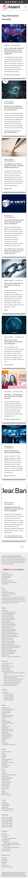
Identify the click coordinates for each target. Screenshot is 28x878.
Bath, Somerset (5, 787)
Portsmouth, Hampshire (7, 782)
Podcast (18, 131)
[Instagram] (12, 2)
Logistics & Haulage (6, 726)
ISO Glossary (4, 859)
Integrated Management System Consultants (11, 844)
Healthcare (4, 720)
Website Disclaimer (6, 595)
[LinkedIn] (8, 2)
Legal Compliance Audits (7, 810)
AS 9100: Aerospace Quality (8, 622)
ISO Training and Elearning (7, 574)
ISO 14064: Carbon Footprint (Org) (9, 635)
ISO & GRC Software (6, 839)
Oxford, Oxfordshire (6, 779)
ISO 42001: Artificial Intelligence (8, 652)
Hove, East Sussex (6, 765)
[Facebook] (10, 2)
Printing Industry (5, 732)
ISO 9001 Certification (8, 693)
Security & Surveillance (7, 737)
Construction (4, 713)
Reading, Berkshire (6, 784)
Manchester (4, 773)
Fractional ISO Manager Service (10, 677)
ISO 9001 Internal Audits (7, 817)
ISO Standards (5, 610)
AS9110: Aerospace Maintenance (9, 624)
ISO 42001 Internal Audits (7, 820)
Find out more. (15, 602)
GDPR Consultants (6, 668)
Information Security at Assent (8, 592)
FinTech (3, 718)
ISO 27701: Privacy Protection (8, 641)
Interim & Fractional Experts (7, 671)
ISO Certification (5, 692)
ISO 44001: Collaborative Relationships (10, 633)
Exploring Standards (10, 74)
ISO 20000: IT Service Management (9, 630)
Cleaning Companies (6, 712)
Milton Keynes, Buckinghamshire (9, 774)
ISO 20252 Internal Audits (7, 826)
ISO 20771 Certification (8, 700)
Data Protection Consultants (8, 666)
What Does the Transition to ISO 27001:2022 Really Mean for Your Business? (13, 108)
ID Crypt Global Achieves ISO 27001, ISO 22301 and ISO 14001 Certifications (14, 221)
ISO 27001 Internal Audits (7, 819)
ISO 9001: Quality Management (8, 613)
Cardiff (3, 757)
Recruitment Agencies (6, 734)
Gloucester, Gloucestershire (7, 762)
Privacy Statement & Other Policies (9, 594)
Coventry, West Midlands (7, 759)
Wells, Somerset (5, 793)
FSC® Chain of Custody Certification (9, 650)
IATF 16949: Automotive (7, 627)
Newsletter (4, 857)
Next (22, 546)
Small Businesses (5, 738)
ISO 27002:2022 (12, 475)
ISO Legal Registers (6, 577)
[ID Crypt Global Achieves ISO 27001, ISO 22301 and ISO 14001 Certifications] (14, 203)
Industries (14, 536)
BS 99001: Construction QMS (8, 653)
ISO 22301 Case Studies (10, 250)
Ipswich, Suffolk (5, 767)
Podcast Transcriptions (10, 132)
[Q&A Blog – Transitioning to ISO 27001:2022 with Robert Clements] (14, 379)
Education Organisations (7, 717)
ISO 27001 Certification (8, 695)
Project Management (6, 850)
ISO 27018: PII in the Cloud (7, 639)
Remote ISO (4, 833)
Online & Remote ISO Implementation (11, 847)
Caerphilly (4, 754)
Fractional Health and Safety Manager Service (13, 679)
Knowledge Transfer (6, 849)
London (3, 771)
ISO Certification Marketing (7, 663)
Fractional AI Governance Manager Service (13, 682)
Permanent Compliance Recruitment (9, 685)
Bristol (3, 753)
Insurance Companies (6, 721)
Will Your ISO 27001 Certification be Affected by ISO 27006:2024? (13, 341)
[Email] (22, 2)
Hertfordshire (4, 764)
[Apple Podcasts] (19, 2)
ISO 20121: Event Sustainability (8, 642)
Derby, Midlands (5, 761)
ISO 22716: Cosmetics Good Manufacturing (11, 656)
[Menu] (25, 7)
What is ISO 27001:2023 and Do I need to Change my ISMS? (13, 285)
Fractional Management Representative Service (14, 676)
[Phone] (5, 2)
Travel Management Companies (8, 744)
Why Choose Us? (5, 865)
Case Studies (7, 249)
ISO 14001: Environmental (7, 615)
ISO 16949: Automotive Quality (8, 632)
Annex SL (4, 863)
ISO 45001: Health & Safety (7, 616)
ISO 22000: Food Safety (7, 649)
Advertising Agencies (6, 707)
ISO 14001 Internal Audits (7, 823)
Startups (3, 741)
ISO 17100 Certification (8, 696)
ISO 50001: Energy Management (9, 629)
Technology (12, 253)
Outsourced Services (6, 669)
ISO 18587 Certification (8, 698)
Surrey (3, 790)
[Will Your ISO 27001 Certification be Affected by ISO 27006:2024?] (14, 325)
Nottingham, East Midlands (7, 777)
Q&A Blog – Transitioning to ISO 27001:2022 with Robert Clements (13, 396)
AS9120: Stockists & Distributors (8, 625)
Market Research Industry (7, 729)
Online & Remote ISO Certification (11, 842)
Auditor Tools (4, 862)
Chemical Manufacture (6, 710)
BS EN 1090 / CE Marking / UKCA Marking (11, 647)
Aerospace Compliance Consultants (9, 582)
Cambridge (4, 756)
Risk (10, 188)
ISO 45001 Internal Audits (7, 822)
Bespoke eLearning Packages (10, 838)
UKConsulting (5, 583)
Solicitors (4, 740)
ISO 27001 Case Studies (17, 537)
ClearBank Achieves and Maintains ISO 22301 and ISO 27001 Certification (13, 509)
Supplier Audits (5, 807)
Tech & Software (5, 743)
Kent (3, 768)
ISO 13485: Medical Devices (8, 644)
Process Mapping (5, 665)
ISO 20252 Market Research (8, 619)
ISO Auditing (4, 802)
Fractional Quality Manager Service (11, 683)
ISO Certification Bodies (7, 576)
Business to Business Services (8, 709)
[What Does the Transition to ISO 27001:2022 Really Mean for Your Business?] (14, 90)
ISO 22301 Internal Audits (7, 825)
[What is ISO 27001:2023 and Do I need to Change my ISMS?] (14, 268)
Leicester (4, 770)
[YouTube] (15, 2)
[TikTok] (17, 2)
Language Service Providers (8, 723)
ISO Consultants (5, 573)
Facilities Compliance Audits (8, 808)
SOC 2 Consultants (6, 621)
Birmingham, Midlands (6, 751)
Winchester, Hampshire (7, 794)
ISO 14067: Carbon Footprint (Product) (10, 636)
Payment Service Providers (7, 730)
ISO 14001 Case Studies (17, 249)
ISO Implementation (6, 846)
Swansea (4, 791)
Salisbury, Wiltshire (6, 785)
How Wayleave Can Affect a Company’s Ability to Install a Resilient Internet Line (13, 165)
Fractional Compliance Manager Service (12, 680)
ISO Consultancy (5, 835)
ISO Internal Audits (5, 805)
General (6, 188)
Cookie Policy (5, 590)
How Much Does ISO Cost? (7, 866)
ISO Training (4, 836)
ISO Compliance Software (7, 580)
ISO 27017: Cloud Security (7, 638)
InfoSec (18, 74)
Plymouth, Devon (5, 781)
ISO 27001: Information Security (8, 612)
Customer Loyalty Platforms (7, 715)
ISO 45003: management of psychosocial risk (11, 645)
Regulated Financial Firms (7, 735)
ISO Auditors (4, 579)
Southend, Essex (5, 788)
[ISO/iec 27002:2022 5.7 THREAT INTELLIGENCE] (14, 434)
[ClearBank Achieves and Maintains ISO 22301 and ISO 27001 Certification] (14, 490)
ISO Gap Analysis (5, 804)
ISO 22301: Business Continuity (8, 618)
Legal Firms (4, 724)
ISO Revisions (5, 860)
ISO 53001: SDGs (5, 655)
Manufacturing (5, 727)
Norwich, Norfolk (5, 776)
